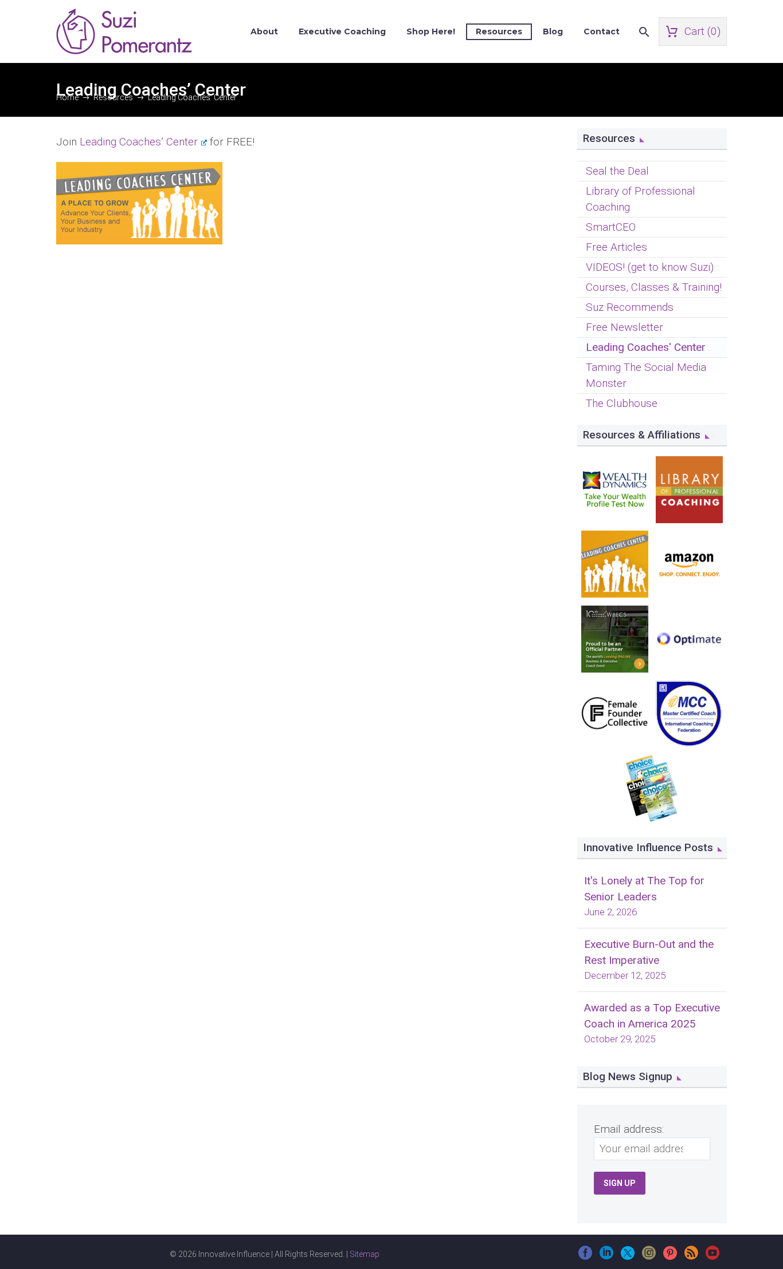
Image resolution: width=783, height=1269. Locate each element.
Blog (553, 31)
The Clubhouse (621, 403)
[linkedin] (606, 1256)
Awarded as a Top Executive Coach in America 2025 (652, 1015)
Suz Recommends (630, 307)
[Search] (643, 32)
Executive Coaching (342, 31)
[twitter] (628, 1256)
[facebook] (585, 1256)
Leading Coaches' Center (646, 347)
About (264, 31)
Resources (499, 31)
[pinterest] (670, 1256)
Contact (602, 31)
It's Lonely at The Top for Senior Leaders (644, 888)
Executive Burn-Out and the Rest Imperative (649, 952)
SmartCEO (611, 227)
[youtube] (712, 1256)
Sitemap (364, 1254)
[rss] (691, 1256)
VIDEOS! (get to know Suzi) (650, 267)
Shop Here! (430, 31)
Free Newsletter (624, 327)
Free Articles (616, 247)
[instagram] (649, 1256)
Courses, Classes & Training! (654, 287)
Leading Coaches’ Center (139, 141)
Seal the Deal (617, 170)
